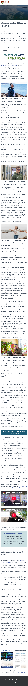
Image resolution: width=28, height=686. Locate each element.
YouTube (16, 679)
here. (21, 426)
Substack (21, 679)
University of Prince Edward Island (9, 65)
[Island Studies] (5, 2)
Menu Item (6, 679)
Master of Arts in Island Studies (12, 480)
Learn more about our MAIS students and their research (14, 432)
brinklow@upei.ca (22, 486)
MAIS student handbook (14, 488)
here (2, 163)
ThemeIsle (19, 683)
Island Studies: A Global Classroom (13, 533)
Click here (4, 650)
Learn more (13, 545)
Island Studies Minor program (11, 643)
